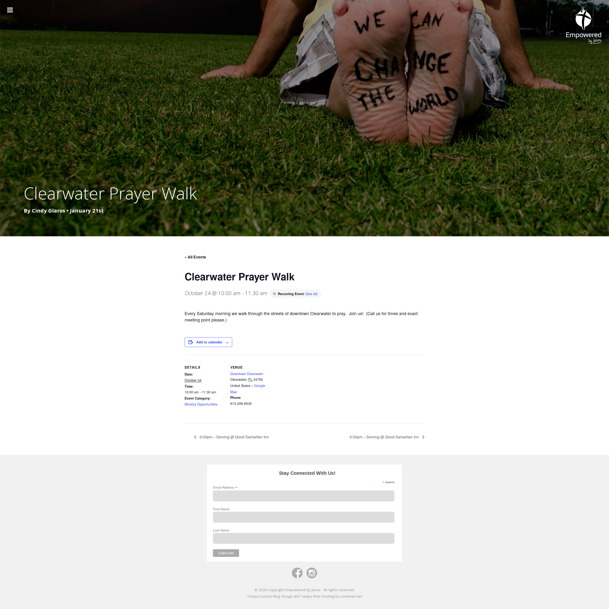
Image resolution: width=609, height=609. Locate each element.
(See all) (311, 293)
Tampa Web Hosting (317, 596)
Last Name (221, 530)
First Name (221, 509)
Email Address (225, 487)
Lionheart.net (351, 596)
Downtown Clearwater (246, 373)
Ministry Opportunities (201, 404)
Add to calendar (209, 342)
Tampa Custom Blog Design (270, 596)
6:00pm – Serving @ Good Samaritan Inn (234, 437)
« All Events (195, 257)
